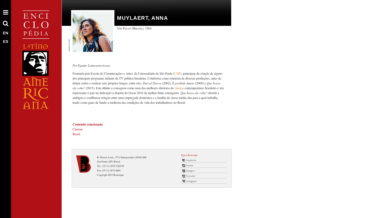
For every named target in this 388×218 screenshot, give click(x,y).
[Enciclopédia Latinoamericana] (36, 123)
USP (177, 73)
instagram (191, 181)
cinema (179, 88)
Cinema (77, 129)
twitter (189, 165)
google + (190, 170)
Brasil (76, 134)
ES (5, 41)
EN (5, 33)
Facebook (191, 160)
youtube (190, 175)
